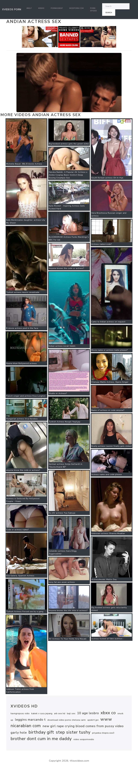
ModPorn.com (76, 8)
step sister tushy (73, 732)
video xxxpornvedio (83, 739)
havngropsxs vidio (20, 713)
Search (108, 12)
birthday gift (41, 732)
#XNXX (41, 8)
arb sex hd (59, 713)
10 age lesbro (88, 713)
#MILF (29, 8)
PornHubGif (57, 8)
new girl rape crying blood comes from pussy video (83, 726)
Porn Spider (93, 9)
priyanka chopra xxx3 (103, 732)
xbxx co (108, 713)
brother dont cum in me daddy (41, 739)
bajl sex (71, 713)
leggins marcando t (30, 719)
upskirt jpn (93, 719)
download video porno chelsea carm (66, 719)
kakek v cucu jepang (41, 713)
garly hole (19, 732)
